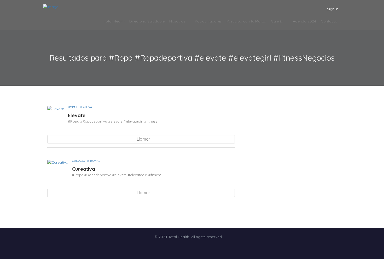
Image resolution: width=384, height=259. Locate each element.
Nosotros (177, 21)
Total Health (114, 21)
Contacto (329, 21)
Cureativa (83, 169)
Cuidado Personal (86, 161)
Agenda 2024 (304, 21)
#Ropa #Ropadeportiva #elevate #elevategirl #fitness (112, 121)
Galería (277, 21)
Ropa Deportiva (80, 107)
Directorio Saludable (147, 21)
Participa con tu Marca (246, 21)
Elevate (76, 115)
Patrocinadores (208, 21)
